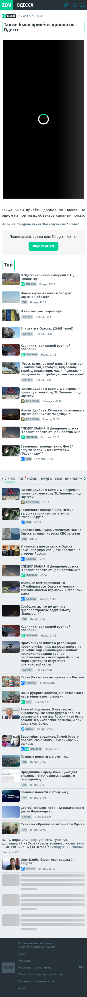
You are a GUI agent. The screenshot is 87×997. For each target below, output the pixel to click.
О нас (22, 953)
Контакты (24, 960)
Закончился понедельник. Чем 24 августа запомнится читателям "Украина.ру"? (47, 450)
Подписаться (43, 246)
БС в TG (23, 847)
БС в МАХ (39, 847)
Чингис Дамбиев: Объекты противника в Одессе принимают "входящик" (52, 412)
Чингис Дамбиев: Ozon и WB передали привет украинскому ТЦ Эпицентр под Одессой (51, 392)
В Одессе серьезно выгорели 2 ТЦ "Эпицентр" (47, 277)
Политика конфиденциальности (40, 974)
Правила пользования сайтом (39, 981)
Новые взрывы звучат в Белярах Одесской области (46, 295)
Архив (22, 988)
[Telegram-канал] (66, 5)
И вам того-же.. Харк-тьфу (41, 311)
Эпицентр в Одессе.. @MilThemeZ (47, 328)
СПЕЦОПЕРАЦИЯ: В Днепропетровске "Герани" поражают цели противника (50, 430)
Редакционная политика (35, 967)
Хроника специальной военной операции (45, 347)
